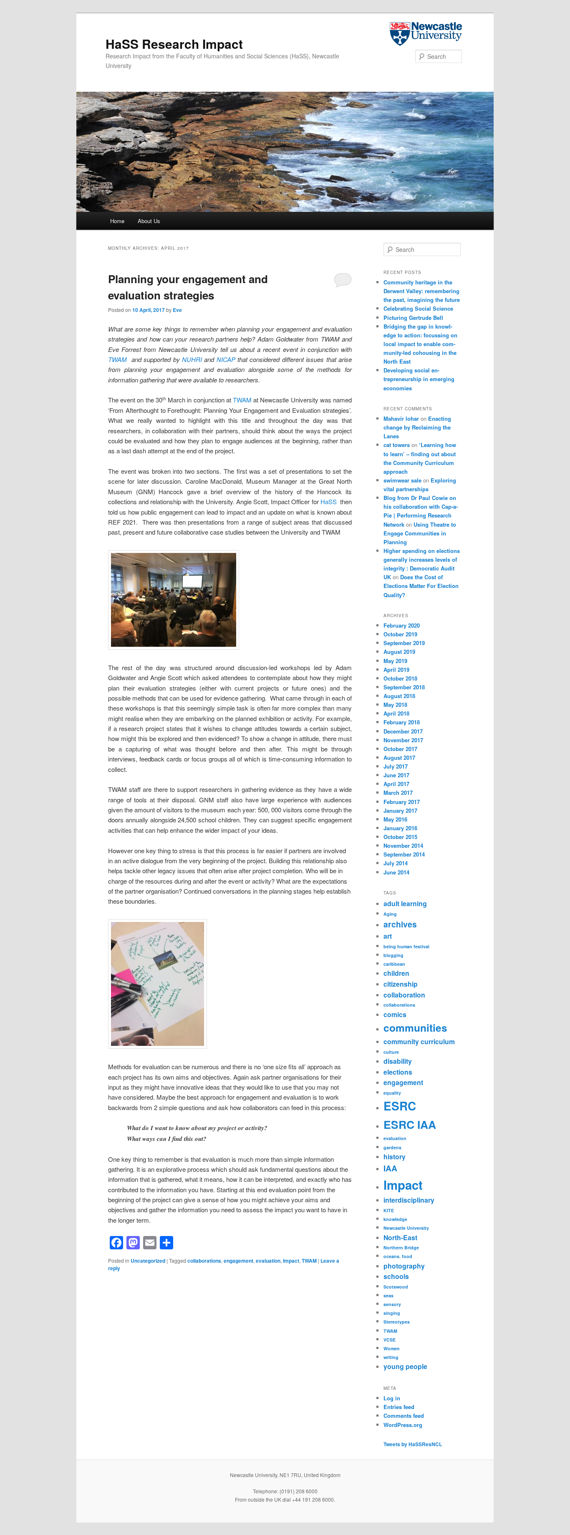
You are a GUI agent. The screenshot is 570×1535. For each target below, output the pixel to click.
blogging (393, 955)
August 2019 (399, 652)
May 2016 (395, 819)
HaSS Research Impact (174, 44)
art (387, 936)
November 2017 (403, 740)
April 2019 (396, 669)
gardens (392, 1147)
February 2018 (401, 722)
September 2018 (404, 687)
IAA (390, 1168)
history (394, 1156)
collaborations (204, 1260)
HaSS (328, 501)
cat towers (396, 445)
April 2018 (396, 713)
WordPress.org (402, 1425)
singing (391, 1313)
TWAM (242, 399)
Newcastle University (406, 1228)
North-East (400, 1237)
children (396, 973)
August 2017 (399, 757)
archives (400, 924)
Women (391, 1348)
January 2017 (400, 810)
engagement (238, 1260)
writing (390, 1357)
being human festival (406, 946)
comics (394, 1014)
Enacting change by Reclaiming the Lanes (417, 427)
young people (405, 1366)
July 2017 (395, 766)
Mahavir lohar (401, 418)
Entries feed (398, 1407)
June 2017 (396, 775)
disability (397, 1061)
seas (388, 1295)
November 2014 (403, 845)
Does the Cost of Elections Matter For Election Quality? (421, 585)
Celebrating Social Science (418, 308)
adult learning (405, 903)
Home (117, 221)
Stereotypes (396, 1322)
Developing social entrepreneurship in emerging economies (418, 379)
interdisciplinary (408, 1200)
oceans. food (397, 1256)
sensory (392, 1304)
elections (397, 1072)
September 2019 (404, 643)
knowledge (395, 1219)
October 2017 (400, 749)
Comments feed (403, 1415)
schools (396, 1276)
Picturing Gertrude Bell (413, 318)
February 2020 (401, 625)
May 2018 (395, 704)
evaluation (268, 1260)
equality (392, 1093)
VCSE (389, 1340)
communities (415, 1027)
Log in (391, 1398)
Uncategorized (148, 1260)
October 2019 (400, 634)
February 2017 (401, 802)
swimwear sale (402, 480)
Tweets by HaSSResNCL (412, 1444)
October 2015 (400, 837)
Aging (390, 914)
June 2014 (396, 872)
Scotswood (395, 1287)
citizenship (400, 984)
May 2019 (395, 661)
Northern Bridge (401, 1247)
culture (391, 1052)
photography (404, 1266)
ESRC (399, 1106)
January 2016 (400, 828)
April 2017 (396, 784)
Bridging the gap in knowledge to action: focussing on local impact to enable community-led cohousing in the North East (420, 344)
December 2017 (403, 731)
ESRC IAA (409, 1124)
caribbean (394, 964)
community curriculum (419, 1041)
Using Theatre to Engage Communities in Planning (419, 533)
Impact (291, 1260)
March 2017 (398, 792)
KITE (388, 1210)
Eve (177, 310)
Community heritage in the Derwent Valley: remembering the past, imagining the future (421, 291)
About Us (149, 221)
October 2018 (400, 678)
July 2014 (395, 863)
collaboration (404, 995)
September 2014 (404, 854)
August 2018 (399, 696)
